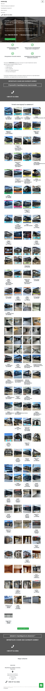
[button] (41, 685)
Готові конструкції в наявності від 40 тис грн (20, 28)
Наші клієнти (4, 10)
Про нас (3, 3)
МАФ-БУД (4, 1)
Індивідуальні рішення (6, 8)
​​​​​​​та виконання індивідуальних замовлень (18, 30)
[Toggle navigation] (42, 1)
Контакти (3, 12)
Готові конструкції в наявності (7, 5)
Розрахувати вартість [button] (10, 39)
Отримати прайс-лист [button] (23, 628)
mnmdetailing (6, 688)
